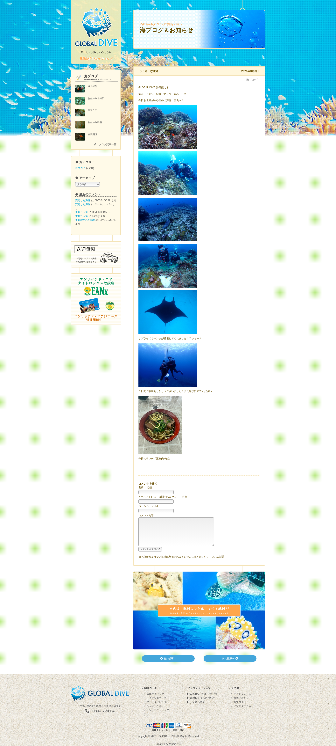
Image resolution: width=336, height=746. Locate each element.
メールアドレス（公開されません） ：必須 (162, 496)
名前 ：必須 (145, 487)
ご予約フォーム (242, 693)
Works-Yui (175, 743)
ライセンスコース (156, 698)
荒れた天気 (81, 212)
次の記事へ (228, 658)
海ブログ (80, 168)
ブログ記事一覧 (107, 144)
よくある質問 (197, 702)
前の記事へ (169, 658)
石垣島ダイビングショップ (96, 58)
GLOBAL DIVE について (204, 693)
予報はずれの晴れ (85, 219)
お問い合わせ (241, 698)
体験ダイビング (155, 693)
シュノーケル (154, 706)
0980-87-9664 (102, 711)
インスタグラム (242, 706)
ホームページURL (148, 506)
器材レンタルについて (202, 698)
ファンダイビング (156, 702)
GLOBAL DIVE (167, 736)
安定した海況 (82, 200)
